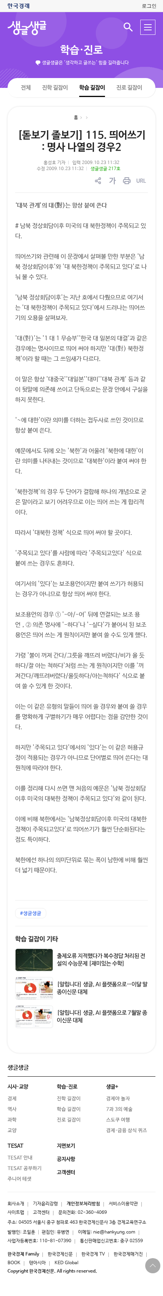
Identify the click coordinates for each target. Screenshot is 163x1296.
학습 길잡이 (92, 87)
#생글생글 (30, 913)
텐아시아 (37, 1263)
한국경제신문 (60, 1254)
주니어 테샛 (19, 1179)
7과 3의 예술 (119, 1109)
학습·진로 (81, 50)
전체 (26, 87)
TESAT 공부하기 (25, 1168)
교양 (12, 1130)
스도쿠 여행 (118, 1120)
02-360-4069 (92, 1212)
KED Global (66, 1263)
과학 (12, 1120)
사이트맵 (16, 1212)
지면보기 (66, 1146)
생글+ (112, 1087)
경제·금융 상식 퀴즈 (126, 1130)
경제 (12, 1099)
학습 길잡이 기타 (36, 939)
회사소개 (16, 1204)
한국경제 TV (93, 1254)
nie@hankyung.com (114, 1232)
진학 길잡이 (55, 87)
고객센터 (41, 1212)
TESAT (16, 1146)
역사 (12, 1109)
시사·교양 (18, 1087)
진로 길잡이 (129, 87)
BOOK (14, 1263)
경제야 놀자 (118, 1099)
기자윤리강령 (45, 1204)
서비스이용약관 (123, 1204)
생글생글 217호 (106, 169)
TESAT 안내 (20, 1158)
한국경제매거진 (128, 1254)
